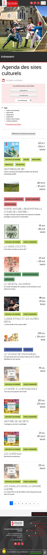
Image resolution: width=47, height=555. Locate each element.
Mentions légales (39, 523)
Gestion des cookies (38, 536)
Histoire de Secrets (16, 421)
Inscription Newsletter (37, 530)
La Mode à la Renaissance (20, 388)
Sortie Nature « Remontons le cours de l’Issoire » (23, 210)
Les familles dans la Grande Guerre (22, 488)
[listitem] (31, 3)
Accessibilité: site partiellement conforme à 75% (23, 552)
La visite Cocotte (15, 246)
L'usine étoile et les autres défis (21, 320)
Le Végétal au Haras (17, 284)
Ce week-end (23, 95)
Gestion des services (36, 551)
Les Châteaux (12, 453)
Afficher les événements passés (23, 133)
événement (7, 56)
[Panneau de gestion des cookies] (4, 551)
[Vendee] (9, 4)
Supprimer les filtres (14, 124)
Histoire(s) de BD (14, 169)
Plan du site (41, 533)
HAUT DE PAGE (40, 514)
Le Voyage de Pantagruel (20, 354)
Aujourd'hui (23, 90)
